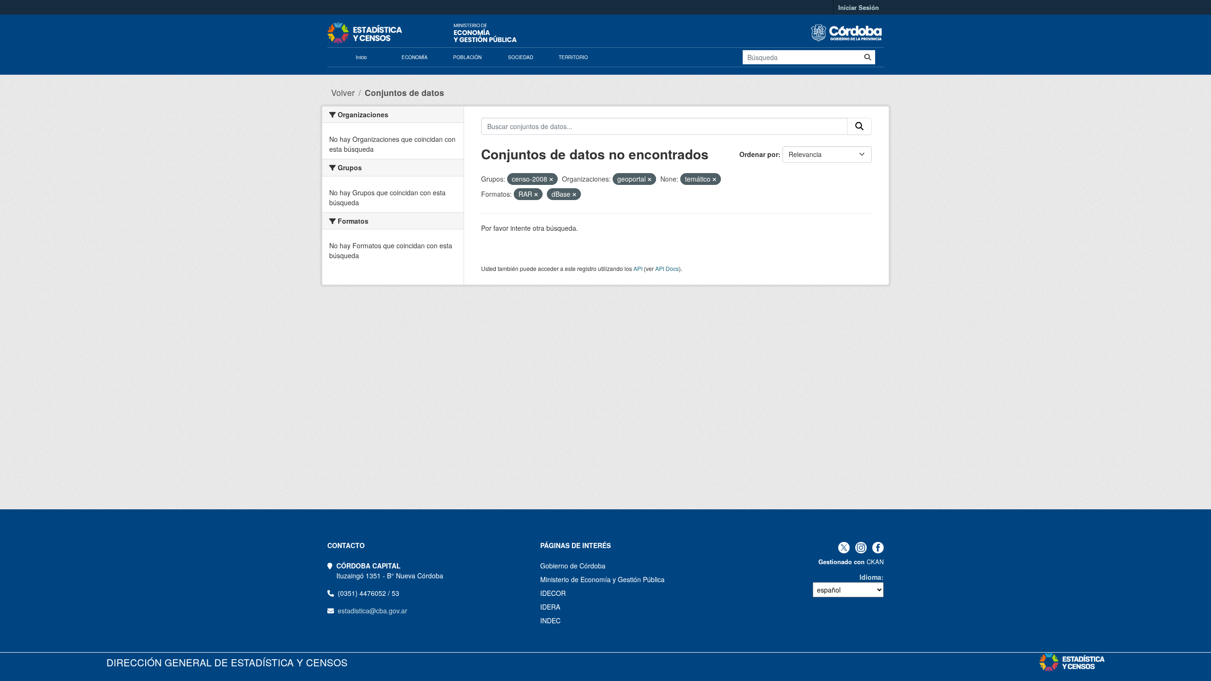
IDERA (550, 606)
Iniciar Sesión (858, 7)
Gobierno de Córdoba (573, 565)
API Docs (667, 268)
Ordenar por (758, 154)
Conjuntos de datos (404, 92)
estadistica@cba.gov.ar (372, 610)
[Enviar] (867, 57)
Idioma (870, 577)
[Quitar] (551, 179)
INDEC (550, 620)
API (637, 268)
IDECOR (553, 593)
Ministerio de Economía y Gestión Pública (602, 579)
